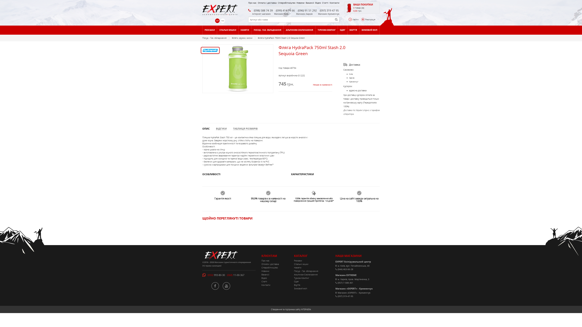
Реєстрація (370, 19)
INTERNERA (306, 309)
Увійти (356, 19)
